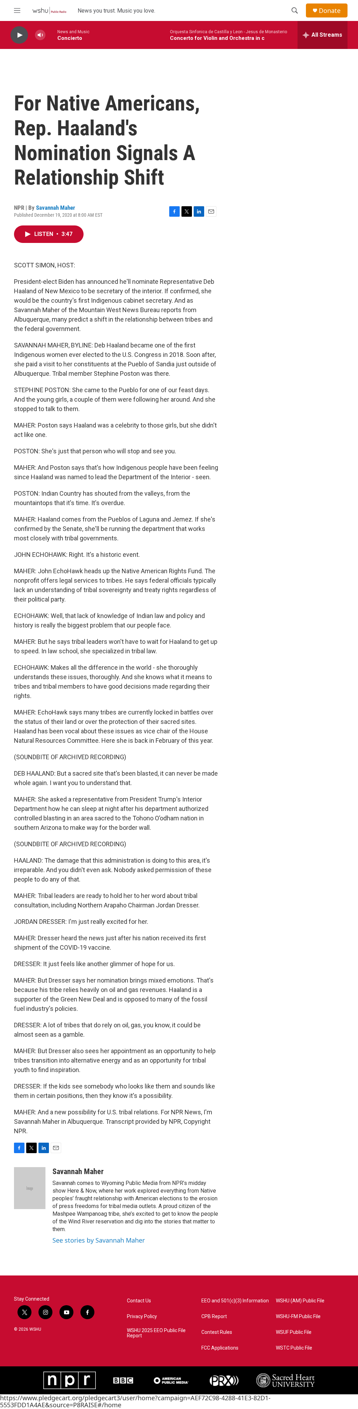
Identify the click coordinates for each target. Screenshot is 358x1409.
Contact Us (139, 1300)
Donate (330, 10)
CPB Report (214, 1316)
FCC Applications (219, 1348)
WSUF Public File (294, 1332)
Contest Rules (216, 1332)
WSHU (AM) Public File (300, 1300)
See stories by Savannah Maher (98, 1240)
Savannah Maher (55, 207)
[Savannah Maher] (29, 1188)
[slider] (51, 34)
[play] (19, 35)
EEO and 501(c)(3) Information (235, 1300)
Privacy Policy (142, 1316)
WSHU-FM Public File (298, 1316)
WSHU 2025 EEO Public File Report (156, 1333)
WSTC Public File (294, 1348)
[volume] (40, 35)
